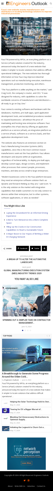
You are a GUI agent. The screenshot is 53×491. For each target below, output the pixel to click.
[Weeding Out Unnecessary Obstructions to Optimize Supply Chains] (5, 418)
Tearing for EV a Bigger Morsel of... (26, 409)
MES (23, 37)
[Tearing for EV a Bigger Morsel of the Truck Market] (5, 410)
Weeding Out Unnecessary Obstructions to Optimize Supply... (29, 418)
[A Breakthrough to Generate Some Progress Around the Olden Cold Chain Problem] (26, 355)
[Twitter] (24, 480)
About (10, 486)
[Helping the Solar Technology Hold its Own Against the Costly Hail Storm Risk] (5, 403)
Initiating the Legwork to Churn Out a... (27, 427)
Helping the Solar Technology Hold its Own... (30, 402)
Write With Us (20, 486)
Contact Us (41, 486)
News (29, 37)
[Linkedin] (28, 480)
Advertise (31, 486)
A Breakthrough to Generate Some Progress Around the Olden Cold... (25, 375)
